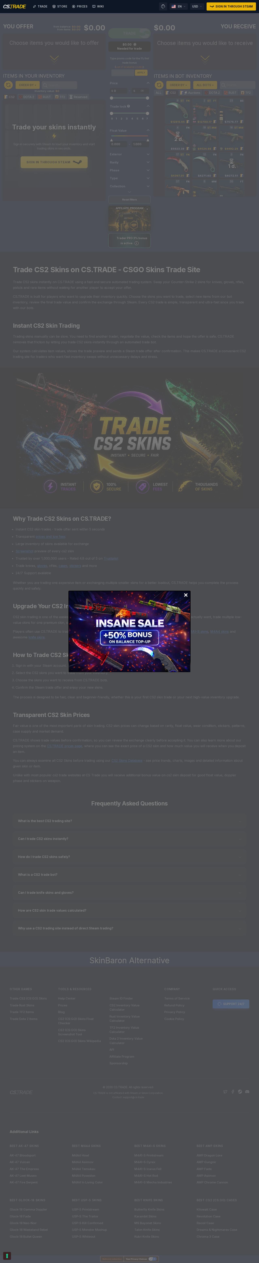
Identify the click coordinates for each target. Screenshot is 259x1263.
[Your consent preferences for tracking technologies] (7, 1256)
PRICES (82, 6)
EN (180, 6)
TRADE (43, 6)
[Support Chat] (163, 6)
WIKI (100, 6)
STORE (62, 6)
